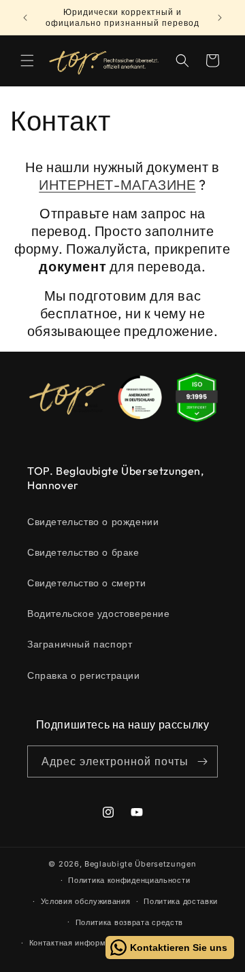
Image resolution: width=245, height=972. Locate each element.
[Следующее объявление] (220, 18)
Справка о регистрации (83, 675)
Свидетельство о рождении (93, 521)
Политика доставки (181, 901)
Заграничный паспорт (79, 644)
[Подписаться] (202, 761)
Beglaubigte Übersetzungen (140, 864)
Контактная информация (77, 943)
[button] (27, 61)
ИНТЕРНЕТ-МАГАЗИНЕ (117, 184)
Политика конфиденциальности (129, 880)
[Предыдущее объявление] (25, 18)
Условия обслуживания (86, 901)
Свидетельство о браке (83, 552)
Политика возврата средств (130, 922)
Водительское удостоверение (98, 613)
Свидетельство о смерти (86, 582)
